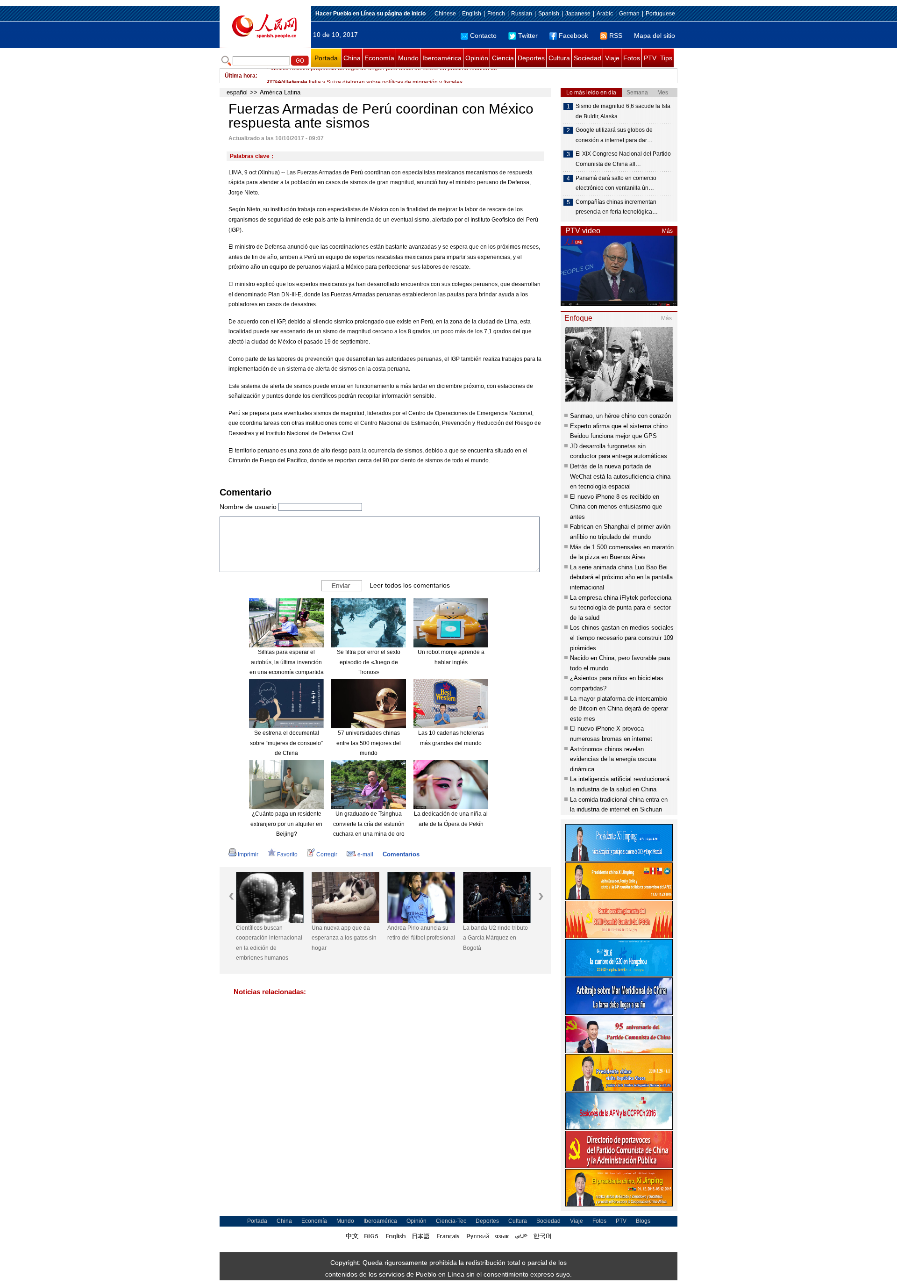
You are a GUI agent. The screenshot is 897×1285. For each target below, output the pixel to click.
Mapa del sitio (654, 35)
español (237, 92)
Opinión (476, 58)
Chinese (445, 13)
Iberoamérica (442, 58)
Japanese (578, 13)
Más (667, 231)
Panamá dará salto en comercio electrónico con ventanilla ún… (616, 183)
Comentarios (401, 854)
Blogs (643, 1221)
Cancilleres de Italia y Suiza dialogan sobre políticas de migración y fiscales (367, 75)
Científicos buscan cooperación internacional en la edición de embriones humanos (269, 943)
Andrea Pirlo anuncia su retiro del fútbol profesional (421, 933)
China (352, 58)
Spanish (548, 13)
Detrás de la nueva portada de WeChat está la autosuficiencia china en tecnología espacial (620, 476)
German (629, 13)
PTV (650, 58)
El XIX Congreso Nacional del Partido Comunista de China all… (623, 159)
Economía (379, 58)
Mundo (408, 58)
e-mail (365, 854)
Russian (521, 13)
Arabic (605, 13)
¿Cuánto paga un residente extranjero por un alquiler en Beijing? (286, 824)
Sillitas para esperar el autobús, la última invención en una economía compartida (286, 662)
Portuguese (660, 13)
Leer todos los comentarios (410, 585)
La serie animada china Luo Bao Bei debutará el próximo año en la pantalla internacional (621, 577)
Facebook (573, 35)
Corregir (326, 854)
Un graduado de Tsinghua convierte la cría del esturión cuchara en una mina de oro (369, 824)
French (496, 13)
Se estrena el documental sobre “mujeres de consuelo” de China (286, 743)
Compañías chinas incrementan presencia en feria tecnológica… (617, 207)
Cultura (559, 58)
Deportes (531, 58)
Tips (666, 58)
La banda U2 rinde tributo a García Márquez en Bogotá (495, 938)
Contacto (483, 35)
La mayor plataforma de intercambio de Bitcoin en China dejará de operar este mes (619, 708)
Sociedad (587, 58)
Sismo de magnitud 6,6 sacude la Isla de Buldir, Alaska (623, 111)
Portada (326, 58)
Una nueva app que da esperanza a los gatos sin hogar (344, 938)
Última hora (240, 75)
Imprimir (248, 854)
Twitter (528, 35)
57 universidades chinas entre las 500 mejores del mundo (368, 743)
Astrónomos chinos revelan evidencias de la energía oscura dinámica (613, 759)
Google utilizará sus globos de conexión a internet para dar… (614, 135)
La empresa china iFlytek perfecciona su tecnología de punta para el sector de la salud (620, 607)
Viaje (612, 58)
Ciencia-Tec (451, 1221)
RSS (615, 35)
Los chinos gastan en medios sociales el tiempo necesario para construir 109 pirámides (622, 637)
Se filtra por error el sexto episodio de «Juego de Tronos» (368, 662)
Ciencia (503, 58)
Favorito (287, 854)
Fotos (631, 58)
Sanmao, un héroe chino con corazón (620, 415)
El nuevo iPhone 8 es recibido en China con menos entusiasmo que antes (616, 506)
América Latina (280, 92)
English (471, 13)
